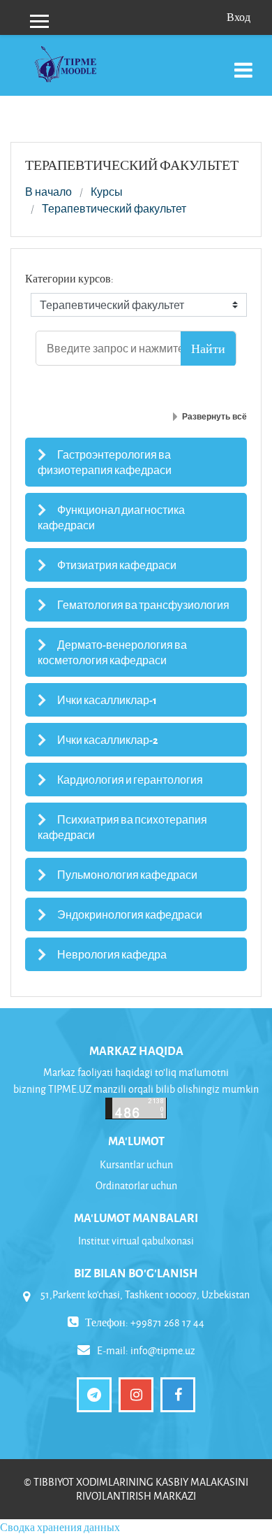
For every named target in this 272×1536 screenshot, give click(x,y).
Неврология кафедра (112, 954)
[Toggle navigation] (243, 62)
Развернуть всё (214, 417)
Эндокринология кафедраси (129, 914)
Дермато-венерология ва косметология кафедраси (112, 652)
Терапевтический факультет (114, 209)
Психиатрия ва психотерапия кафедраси (122, 827)
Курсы (107, 192)
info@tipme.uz (162, 1350)
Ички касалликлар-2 (107, 739)
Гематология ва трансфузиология (143, 604)
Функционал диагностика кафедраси (111, 517)
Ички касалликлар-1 (107, 700)
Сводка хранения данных (60, 1527)
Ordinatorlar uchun (136, 1185)
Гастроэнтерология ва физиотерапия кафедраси (105, 462)
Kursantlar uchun (136, 1164)
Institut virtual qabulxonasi (136, 1240)
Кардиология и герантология (130, 779)
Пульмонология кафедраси (127, 874)
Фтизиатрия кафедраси (116, 565)
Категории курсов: (69, 278)
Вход (238, 17)
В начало (48, 192)
